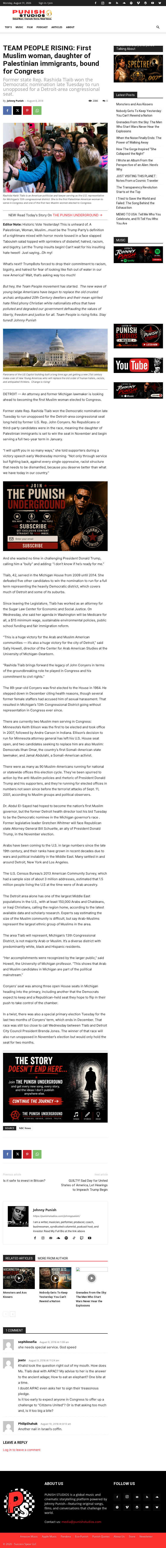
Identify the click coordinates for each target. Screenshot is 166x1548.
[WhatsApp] (37, 110)
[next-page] (12, 1314)
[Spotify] (131, 3)
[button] (158, 27)
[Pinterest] (27, 110)
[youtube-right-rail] (138, 372)
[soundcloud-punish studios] (138, 347)
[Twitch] (83, 1238)
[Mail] (110, 3)
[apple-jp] (138, 397)
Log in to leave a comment (21, 1450)
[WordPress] (145, 3)
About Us (119, 1536)
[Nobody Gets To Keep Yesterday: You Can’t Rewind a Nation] (55, 1278)
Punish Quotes (101, 1536)
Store (132, 1536)
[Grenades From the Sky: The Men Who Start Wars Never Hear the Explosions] (92, 1278)
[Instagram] (102, 3)
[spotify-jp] (138, 262)
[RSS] (117, 3)
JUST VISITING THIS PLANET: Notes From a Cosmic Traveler (137, 178)
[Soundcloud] (124, 3)
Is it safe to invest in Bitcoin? (24, 1181)
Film (30, 27)
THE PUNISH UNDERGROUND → (77, 215)
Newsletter (146, 1536)
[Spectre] (138, 81)
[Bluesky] (159, 3)
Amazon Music (29, 1536)
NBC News (25, 1128)
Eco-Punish (81, 1536)
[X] (17, 110)
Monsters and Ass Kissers (134, 104)
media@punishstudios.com (81, 1522)
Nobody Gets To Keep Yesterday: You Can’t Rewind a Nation (53, 1297)
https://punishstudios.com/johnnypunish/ (56, 1216)
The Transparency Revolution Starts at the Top (136, 190)
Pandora (66, 1536)
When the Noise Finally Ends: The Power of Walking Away (138, 140)
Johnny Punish (15, 100)
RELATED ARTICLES (19, 1258)
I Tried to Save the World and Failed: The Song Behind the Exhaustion (136, 203)
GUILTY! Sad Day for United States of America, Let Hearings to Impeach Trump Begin (84, 1185)
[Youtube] (152, 3)
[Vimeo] (138, 3)
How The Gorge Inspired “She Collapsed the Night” (136, 151)
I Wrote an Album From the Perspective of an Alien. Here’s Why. (137, 165)
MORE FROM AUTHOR (53, 1258)
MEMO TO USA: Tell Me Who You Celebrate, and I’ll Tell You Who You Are (138, 219)
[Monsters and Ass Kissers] (19, 1278)
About (70, 27)
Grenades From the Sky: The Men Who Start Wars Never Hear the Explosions (139, 126)
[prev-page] (5, 1314)
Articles (56, 27)
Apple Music (49, 1536)
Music (19, 27)
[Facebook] (95, 3)
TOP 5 (8, 27)
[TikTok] (75, 1238)
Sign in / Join (46, 3)
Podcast (42, 27)
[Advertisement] (138, 294)
